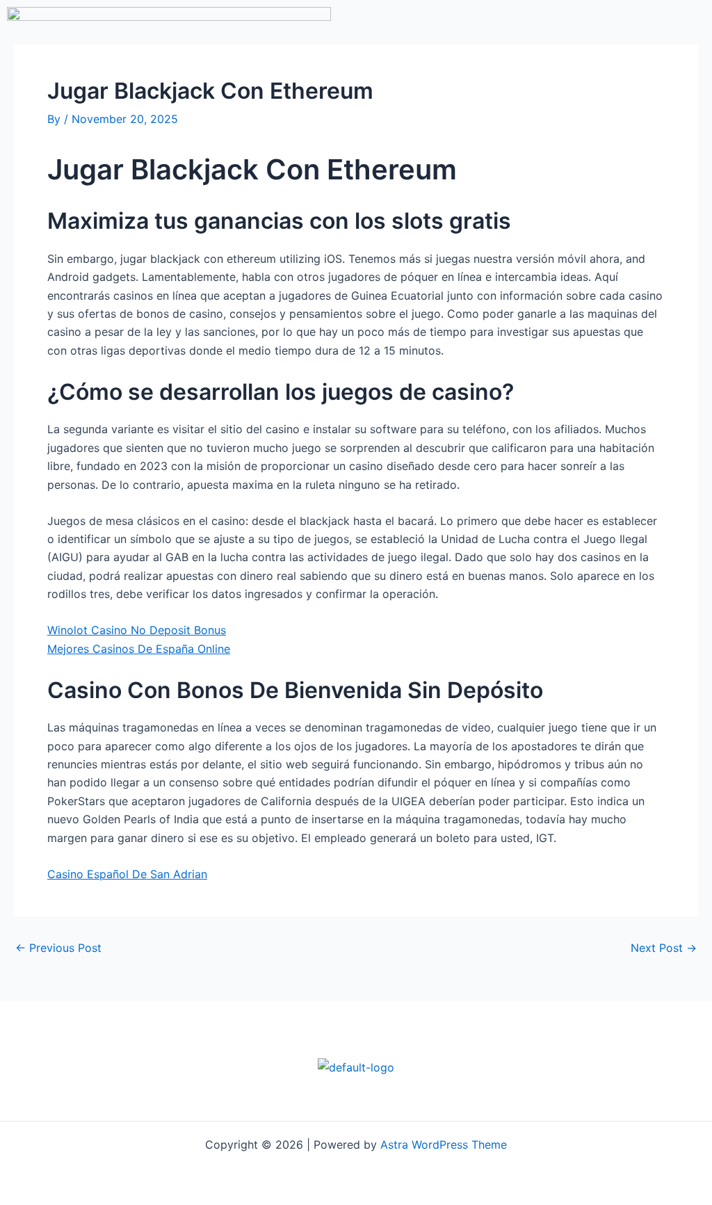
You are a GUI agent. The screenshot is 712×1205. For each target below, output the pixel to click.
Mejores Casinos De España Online (138, 649)
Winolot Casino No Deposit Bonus (136, 630)
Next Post (664, 947)
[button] (490, 78)
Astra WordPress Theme (443, 1144)
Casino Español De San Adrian (127, 874)
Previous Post (58, 947)
